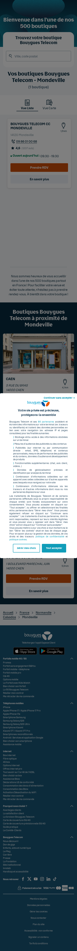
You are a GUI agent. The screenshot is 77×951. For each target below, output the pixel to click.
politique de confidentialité (50, 536)
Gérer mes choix (26, 548)
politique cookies (18, 539)
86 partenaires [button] (46, 421)
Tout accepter (54, 548)
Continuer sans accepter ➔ (59, 397)
